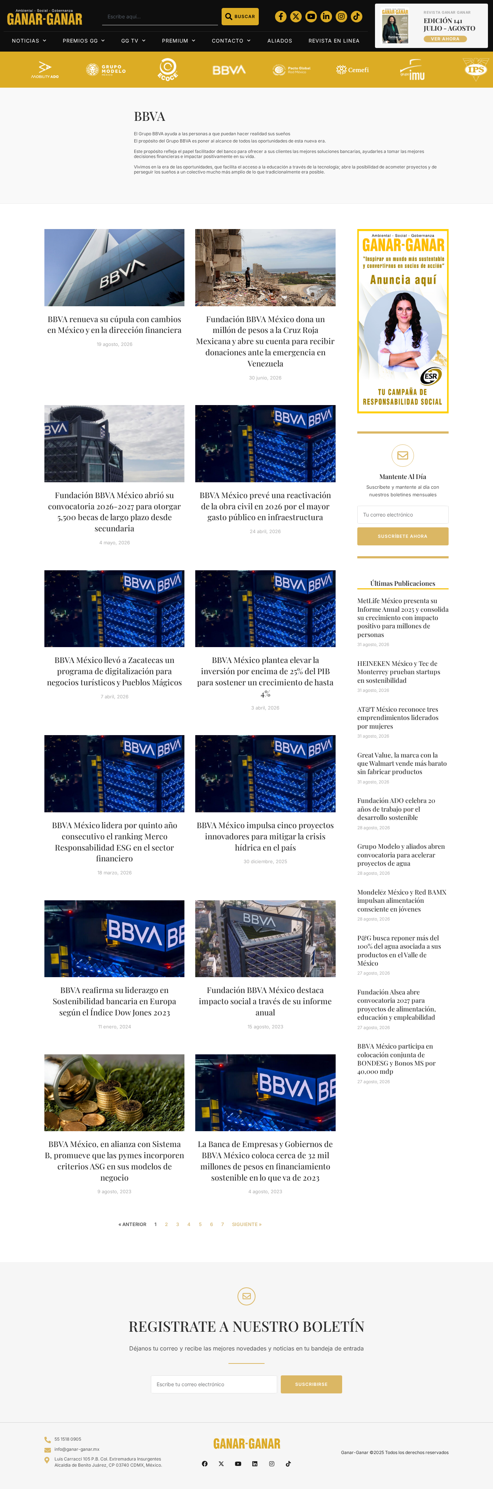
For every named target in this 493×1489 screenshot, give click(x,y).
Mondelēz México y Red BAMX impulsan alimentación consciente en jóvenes (401, 900)
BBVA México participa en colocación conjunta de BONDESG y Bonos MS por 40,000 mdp (396, 1059)
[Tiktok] (356, 16)
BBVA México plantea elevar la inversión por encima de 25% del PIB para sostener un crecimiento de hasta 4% (265, 676)
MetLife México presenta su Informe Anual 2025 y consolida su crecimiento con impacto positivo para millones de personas (403, 617)
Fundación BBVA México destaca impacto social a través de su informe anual (265, 1001)
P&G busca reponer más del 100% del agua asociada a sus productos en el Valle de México (399, 950)
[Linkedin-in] (326, 16)
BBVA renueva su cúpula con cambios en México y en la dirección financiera (114, 324)
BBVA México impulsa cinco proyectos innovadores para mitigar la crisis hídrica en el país (265, 836)
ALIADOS (279, 41)
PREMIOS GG (80, 41)
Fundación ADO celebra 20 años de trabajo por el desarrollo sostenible (396, 809)
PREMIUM (175, 41)
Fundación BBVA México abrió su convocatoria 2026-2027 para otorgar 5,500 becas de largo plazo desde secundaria (114, 511)
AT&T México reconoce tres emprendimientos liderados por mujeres (398, 717)
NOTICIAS (25, 41)
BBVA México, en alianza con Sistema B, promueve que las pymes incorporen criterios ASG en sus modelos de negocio (114, 1160)
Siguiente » (247, 1224)
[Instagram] (341, 16)
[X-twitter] (296, 16)
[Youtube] (311, 16)
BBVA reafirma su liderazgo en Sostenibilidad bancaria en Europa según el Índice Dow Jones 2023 (114, 1001)
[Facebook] (204, 1464)
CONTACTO (228, 41)
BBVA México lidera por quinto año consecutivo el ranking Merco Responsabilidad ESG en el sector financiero (114, 842)
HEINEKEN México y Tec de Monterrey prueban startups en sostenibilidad (398, 672)
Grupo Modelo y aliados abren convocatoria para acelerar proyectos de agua (401, 855)
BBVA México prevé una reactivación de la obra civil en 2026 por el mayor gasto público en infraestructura (265, 506)
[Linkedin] (255, 1464)
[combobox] (160, 16)
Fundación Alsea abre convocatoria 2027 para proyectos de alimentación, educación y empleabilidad (396, 1005)
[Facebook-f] (281, 16)
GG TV (130, 41)
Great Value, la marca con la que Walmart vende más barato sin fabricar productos (402, 763)
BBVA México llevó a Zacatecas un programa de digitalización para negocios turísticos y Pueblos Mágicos (114, 671)
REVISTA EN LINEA (334, 41)
